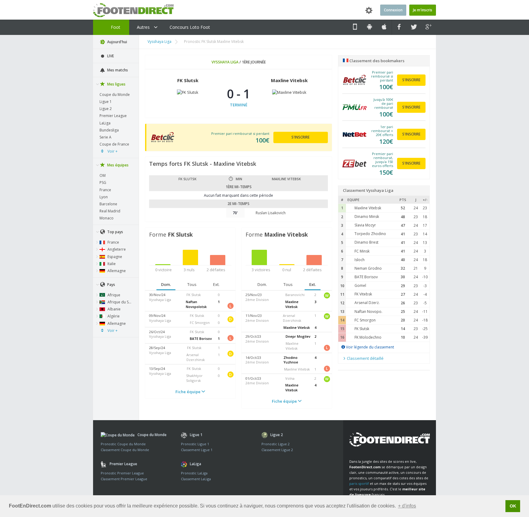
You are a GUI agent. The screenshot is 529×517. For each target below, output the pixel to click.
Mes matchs (117, 70)
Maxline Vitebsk (368, 208)
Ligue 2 (105, 108)
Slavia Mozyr (365, 225)
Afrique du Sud (120, 302)
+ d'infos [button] (407, 505)
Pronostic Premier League (122, 473)
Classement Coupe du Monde (125, 449)
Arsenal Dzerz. (367, 302)
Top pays (114, 231)
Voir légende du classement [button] (369, 347)
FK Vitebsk (363, 294)
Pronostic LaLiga (194, 473)
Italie (111, 263)
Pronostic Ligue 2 (275, 444)
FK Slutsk (362, 328)
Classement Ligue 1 (196, 449)
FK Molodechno (368, 337)
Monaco (106, 218)
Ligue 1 (105, 101)
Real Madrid (109, 211)
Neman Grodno (368, 268)
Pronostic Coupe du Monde (123, 444)
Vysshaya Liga (159, 41)
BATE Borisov (366, 276)
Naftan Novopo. (368, 311)
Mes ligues (116, 84)
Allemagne (116, 270)
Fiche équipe (188, 391)
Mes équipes (117, 165)
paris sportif (359, 483)
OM (102, 175)
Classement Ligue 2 (277, 449)
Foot (115, 27)
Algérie (113, 316)
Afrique (113, 295)
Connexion (393, 10)
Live (110, 56)
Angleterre (116, 249)
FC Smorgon (365, 320)
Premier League (113, 115)
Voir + (112, 151)
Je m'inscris (422, 10)
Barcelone (108, 204)
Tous (192, 284)
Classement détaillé (365, 358)
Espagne (114, 256)
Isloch (360, 259)
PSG (102, 182)
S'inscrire (300, 137)
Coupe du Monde (114, 94)
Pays (110, 284)
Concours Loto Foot (190, 27)
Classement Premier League (124, 479)
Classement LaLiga (196, 479)
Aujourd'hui (116, 41)
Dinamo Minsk (367, 216)
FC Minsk (362, 251)
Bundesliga (109, 130)
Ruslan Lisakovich (271, 212)
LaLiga (105, 123)
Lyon (103, 197)
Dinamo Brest (366, 242)
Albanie (114, 309)
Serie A (105, 137)
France (105, 189)
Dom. (166, 284)
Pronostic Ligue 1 (195, 444)
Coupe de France (114, 144)
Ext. (216, 284)
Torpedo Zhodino (370, 233)
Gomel (360, 285)
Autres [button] (144, 27)
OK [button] (513, 506)
